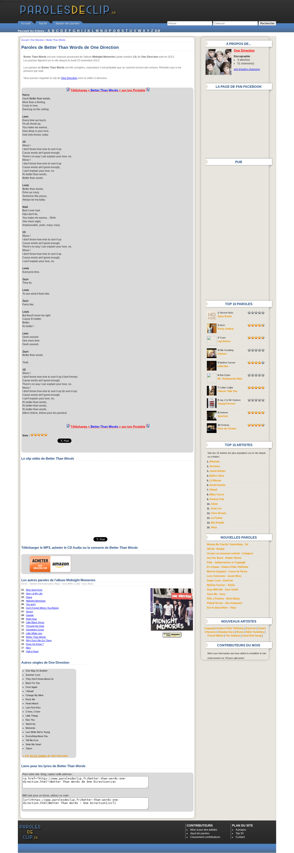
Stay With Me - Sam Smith (222, 589)
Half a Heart (32, 651)
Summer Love (33, 675)
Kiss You (30, 720)
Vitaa (214, 527)
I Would (29, 691)
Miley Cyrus (216, 494)
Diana (29, 597)
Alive (28, 647)
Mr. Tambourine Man (230, 378)
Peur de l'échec (227, 428)
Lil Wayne (215, 480)
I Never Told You (227, 391)
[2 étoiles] (35, 434)
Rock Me (30, 699)
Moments (30, 728)
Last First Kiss (33, 707)
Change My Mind (34, 695)
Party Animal (226, 328)
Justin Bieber (217, 471)
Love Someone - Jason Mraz (224, 576)
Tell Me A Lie (32, 740)
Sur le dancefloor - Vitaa (221, 607)
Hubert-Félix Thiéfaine (230, 628)
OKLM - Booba (215, 548)
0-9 (157, 31)
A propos (241, 829)
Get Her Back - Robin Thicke (224, 557)
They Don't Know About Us (40, 679)
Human (222, 353)
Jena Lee (216, 508)
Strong (29, 611)
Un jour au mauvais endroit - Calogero (230, 553)
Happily (30, 615)
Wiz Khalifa (217, 522)
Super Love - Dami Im (220, 580)
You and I (31, 604)
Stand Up (30, 724)
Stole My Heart (33, 744)
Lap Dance (224, 341)
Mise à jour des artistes (203, 829)
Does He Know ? (35, 644)
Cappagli (209, 628)
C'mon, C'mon (33, 711)
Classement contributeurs (205, 837)
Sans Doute (225, 316)
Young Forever (226, 403)
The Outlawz (232, 635)
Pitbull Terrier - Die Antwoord (224, 603)
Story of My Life (34, 593)
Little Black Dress (35, 622)
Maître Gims (216, 475)
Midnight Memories (36, 601)
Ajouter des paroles (68, 23)
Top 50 (43, 23)
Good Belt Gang (251, 635)
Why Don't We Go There (39, 640)
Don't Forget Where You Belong (42, 608)
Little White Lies (34, 633)
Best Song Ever (34, 590)
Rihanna (214, 461)
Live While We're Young (38, 732)
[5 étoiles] (46, 434)
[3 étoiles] (39, 434)
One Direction (69, 78)
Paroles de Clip (68, 15)
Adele (214, 503)
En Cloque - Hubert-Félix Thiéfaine (227, 567)
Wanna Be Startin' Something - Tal (227, 544)
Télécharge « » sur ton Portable (108, 90)
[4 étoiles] (42, 434)
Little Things (32, 715)
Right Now (31, 619)
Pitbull (213, 489)
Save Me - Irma (216, 594)
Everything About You (37, 736)
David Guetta (217, 485)
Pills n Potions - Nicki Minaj (223, 598)
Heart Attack (32, 703)
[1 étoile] (32, 434)
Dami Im (251, 628)
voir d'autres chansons (247, 69)
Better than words (39, 98)
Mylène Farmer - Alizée (221, 585)
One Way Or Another (37, 670)
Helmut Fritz (216, 499)
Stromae (214, 466)
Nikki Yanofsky (255, 632)
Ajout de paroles (199, 833)
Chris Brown (218, 513)
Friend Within (215, 635)
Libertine (223, 366)
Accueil (25, 23)
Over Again (31, 687)
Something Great (35, 629)
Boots (240, 632)
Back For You (33, 683)
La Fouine (217, 517)
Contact (240, 837)
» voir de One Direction (45, 755)
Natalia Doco (227, 632)
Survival (223, 416)
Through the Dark (35, 626)
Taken (29, 748)
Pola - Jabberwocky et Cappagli (226, 562)
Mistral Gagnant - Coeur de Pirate (227, 571)
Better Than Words (36, 637)
